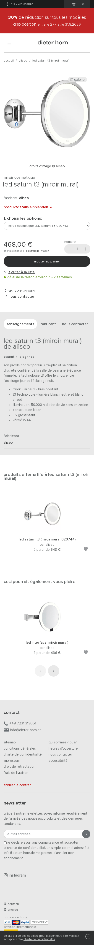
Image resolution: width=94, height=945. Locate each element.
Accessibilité (58, 760)
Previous (40, 671)
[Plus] (85, 249)
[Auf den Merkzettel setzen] (85, 550)
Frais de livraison (16, 773)
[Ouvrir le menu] (9, 42)
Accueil (9, 60)
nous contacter (21, 296)
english (13, 909)
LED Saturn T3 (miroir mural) (50, 60)
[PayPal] (25, 922)
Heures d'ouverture (63, 748)
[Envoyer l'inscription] (86, 834)
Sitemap (10, 742)
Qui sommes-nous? (63, 742)
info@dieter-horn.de (26, 730)
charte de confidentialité (39, 939)
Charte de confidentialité (23, 754)
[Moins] (68, 249)
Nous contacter (60, 754)
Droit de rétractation (19, 766)
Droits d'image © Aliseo (47, 166)
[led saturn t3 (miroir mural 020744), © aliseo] (47, 531)
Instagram (17, 876)
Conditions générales (20, 748)
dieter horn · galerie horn (52, 43)
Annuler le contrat (17, 785)
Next (53, 671)
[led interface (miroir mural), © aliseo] (47, 634)
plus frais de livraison (37, 251)
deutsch (13, 904)
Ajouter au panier (47, 261)
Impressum (12, 760)
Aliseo (23, 60)
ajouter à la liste (21, 272)
